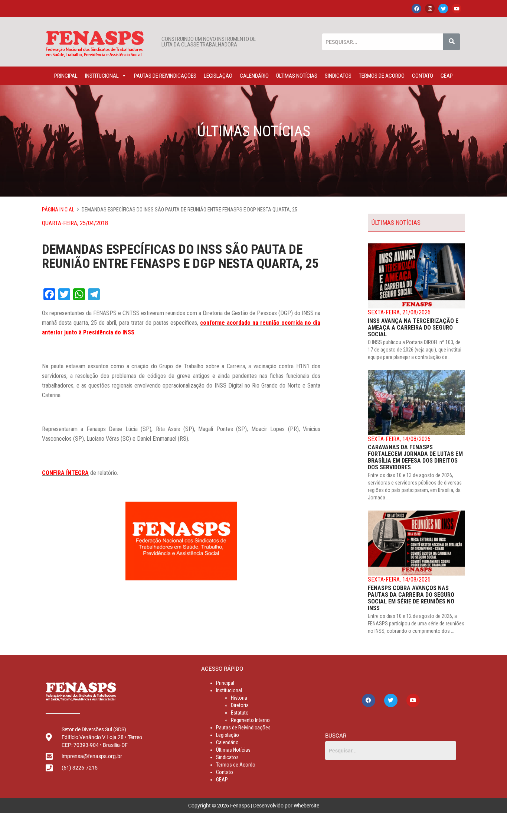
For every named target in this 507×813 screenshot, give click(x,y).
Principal (66, 75)
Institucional (102, 75)
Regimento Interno (250, 720)
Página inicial (58, 210)
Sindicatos (338, 75)
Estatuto (240, 713)
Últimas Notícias (296, 75)
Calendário (254, 75)
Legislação (218, 75)
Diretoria (240, 705)
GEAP (447, 75)
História (239, 698)
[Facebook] (416, 8)
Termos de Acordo (382, 75)
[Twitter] (443, 8)
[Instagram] (430, 8)
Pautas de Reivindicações (165, 75)
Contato (422, 75)
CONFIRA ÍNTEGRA (65, 472)
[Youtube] (456, 8)
